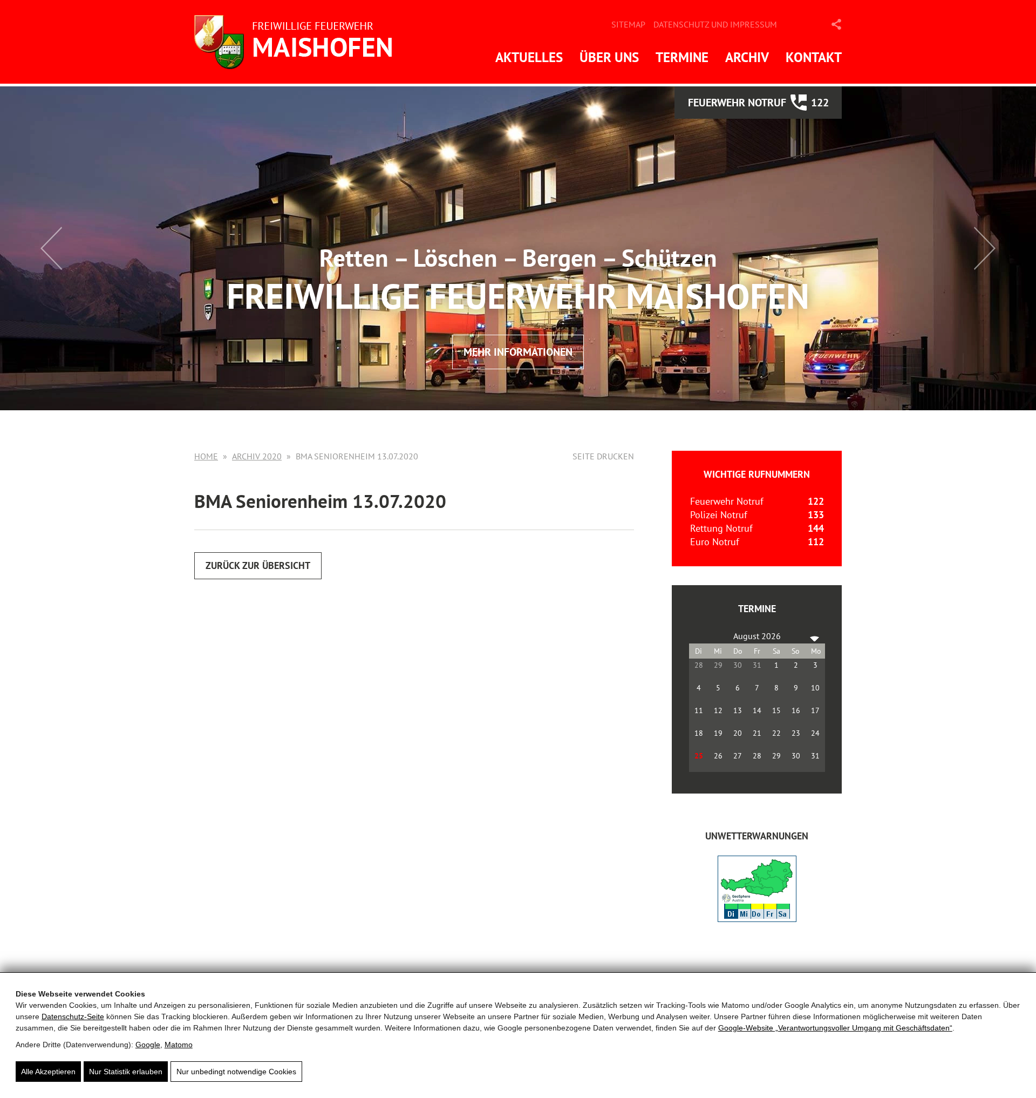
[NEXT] (815, 636)
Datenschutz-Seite (73, 1016)
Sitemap (628, 24)
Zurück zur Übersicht (258, 565)
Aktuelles (529, 57)
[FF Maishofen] (296, 42)
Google (147, 1044)
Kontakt (814, 57)
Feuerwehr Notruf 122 (758, 103)
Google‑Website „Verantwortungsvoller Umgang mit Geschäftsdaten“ (835, 1028)
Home (206, 456)
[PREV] (699, 636)
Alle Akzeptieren (48, 1071)
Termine (682, 57)
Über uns (609, 57)
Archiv (747, 57)
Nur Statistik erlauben (125, 1071)
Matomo (179, 1044)
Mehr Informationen (518, 352)
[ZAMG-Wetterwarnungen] (757, 918)
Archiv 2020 (257, 456)
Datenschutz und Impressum (715, 24)
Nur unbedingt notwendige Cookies (236, 1071)
